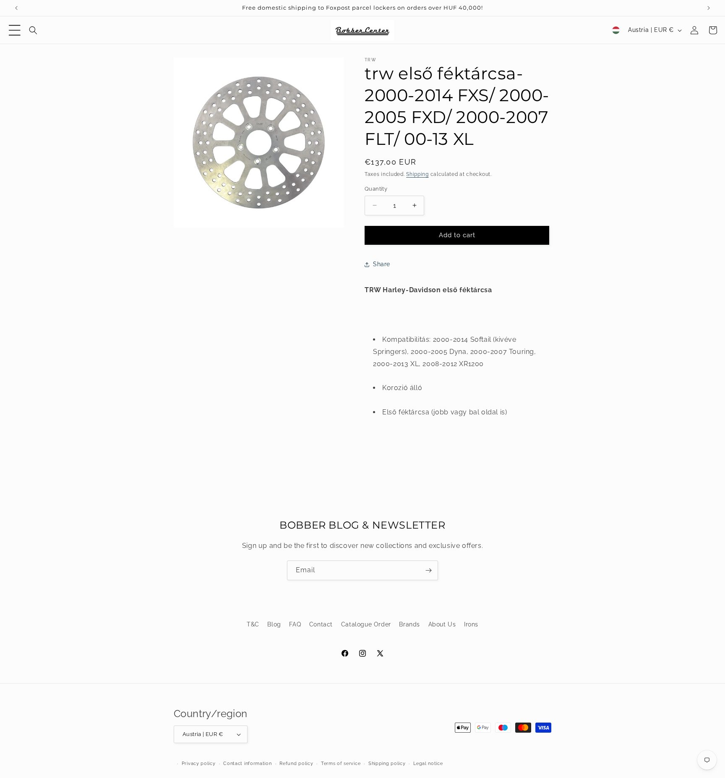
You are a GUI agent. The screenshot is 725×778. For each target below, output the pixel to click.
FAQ (295, 624)
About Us (442, 624)
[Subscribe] (428, 570)
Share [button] (381, 264)
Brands (409, 624)
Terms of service (340, 763)
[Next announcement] (708, 8)
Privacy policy (199, 763)
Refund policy (296, 763)
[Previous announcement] (16, 8)
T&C (253, 624)
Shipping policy (387, 763)
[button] (14, 30)
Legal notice (428, 763)
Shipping (417, 174)
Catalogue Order (366, 624)
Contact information (247, 763)
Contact (321, 624)
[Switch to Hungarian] (616, 30)
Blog (274, 624)
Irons (471, 624)
